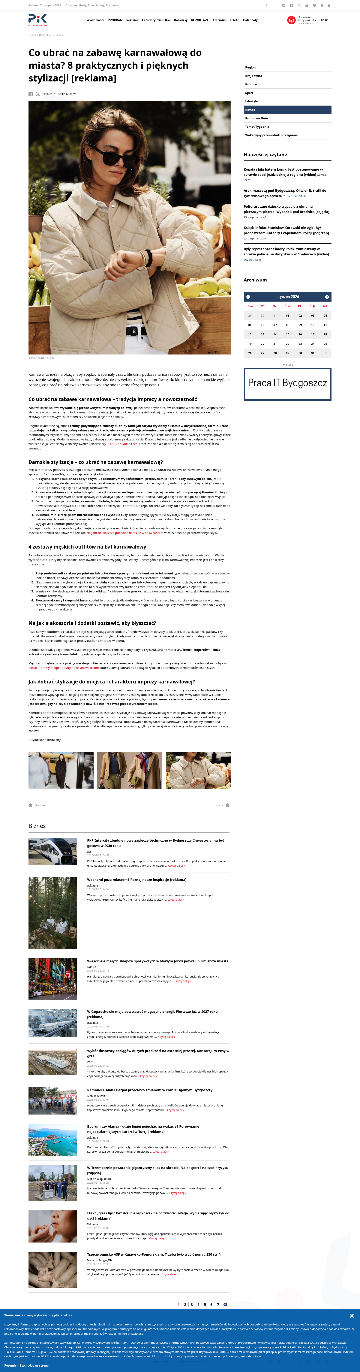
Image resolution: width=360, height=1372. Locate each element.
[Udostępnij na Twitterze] (39, 94)
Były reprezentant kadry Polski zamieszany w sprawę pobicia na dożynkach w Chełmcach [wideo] (286, 254)
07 (275, 325)
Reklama (132, 20)
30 (262, 315)
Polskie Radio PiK (40, 35)
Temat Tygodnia (257, 127)
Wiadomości (95, 20)
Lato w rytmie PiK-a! (156, 20)
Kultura (251, 84)
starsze (39, 805)
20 (262, 343)
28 (275, 353)
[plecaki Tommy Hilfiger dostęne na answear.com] (129, 770)
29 (250, 315)
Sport (249, 93)
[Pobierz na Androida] (322, 5)
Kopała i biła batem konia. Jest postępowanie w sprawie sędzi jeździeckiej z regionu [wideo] (285, 174)
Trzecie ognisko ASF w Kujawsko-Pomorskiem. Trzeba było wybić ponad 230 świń (154, 1254)
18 (325, 334)
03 (312, 315)
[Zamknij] (352, 1316)
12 (250, 334)
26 (250, 353)
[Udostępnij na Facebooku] (32, 94)
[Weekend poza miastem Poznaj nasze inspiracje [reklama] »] (52, 913)
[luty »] (327, 297)
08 (287, 325)
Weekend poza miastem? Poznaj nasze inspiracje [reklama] (136, 879)
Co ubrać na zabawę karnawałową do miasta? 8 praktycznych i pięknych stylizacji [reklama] (115, 65)
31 (275, 315)
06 (262, 325)
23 (300, 343)
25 (325, 343)
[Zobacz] (288, 384)
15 (287, 334)
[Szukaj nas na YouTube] (306, 5)
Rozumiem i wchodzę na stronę (26, 1365)
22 (287, 343)
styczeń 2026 (287, 297)
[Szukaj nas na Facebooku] (291, 5)
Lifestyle (251, 101)
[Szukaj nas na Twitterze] (299, 5)
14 (275, 334)
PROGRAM (115, 20)
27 (262, 353)
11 (325, 325)
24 (312, 343)
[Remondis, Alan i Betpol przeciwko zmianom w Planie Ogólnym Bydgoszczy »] (52, 1101)
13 (262, 334)
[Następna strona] (225, 1304)
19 (250, 343)
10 (312, 325)
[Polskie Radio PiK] (37, 20)
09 (300, 325)
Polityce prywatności (130, 1333)
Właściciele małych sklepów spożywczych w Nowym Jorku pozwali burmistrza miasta (158, 961)
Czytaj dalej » (176, 865)
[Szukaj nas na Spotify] (314, 5)
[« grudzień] (248, 297)
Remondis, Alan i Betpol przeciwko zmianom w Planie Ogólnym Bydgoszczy (149, 1090)
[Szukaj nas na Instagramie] (283, 5)
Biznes (59, 35)
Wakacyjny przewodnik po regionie (271, 135)
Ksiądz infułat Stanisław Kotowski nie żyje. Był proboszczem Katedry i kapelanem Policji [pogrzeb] (286, 232)
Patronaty (250, 20)
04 (325, 315)
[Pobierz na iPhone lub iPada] (329, 5)
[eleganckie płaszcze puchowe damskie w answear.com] (61, 770)
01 (287, 315)
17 (312, 334)
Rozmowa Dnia (256, 118)
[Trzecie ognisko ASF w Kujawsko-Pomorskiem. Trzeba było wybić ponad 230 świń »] (52, 1270)
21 (275, 343)
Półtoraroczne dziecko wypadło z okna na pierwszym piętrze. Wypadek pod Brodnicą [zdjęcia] (286, 211)
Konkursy (181, 20)
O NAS (234, 20)
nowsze (218, 805)
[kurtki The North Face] (198, 770)
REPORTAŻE (200, 20)
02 (300, 315)
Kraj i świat (253, 76)
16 (300, 334)
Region (250, 67)
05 (250, 325)
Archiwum (219, 20)
